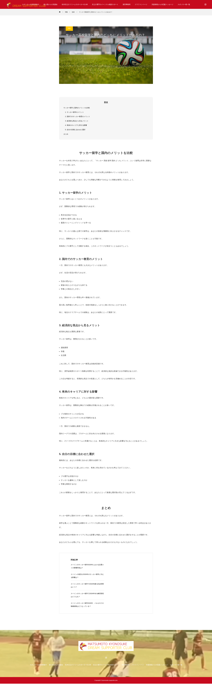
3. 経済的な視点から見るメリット (76, 121)
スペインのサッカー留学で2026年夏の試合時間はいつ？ (87, 585)
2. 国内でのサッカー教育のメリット (77, 116)
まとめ (65, 134)
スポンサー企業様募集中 (38, 665)
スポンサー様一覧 (184, 4)
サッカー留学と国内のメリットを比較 (76, 108)
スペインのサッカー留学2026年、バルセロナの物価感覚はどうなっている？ (87, 604)
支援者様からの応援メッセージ (162, 4)
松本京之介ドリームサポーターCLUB (75, 4)
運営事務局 (126, 4)
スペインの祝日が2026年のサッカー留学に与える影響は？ (87, 575)
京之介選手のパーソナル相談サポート (105, 4)
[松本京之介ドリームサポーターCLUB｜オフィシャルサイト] (26, 4)
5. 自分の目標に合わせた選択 (75, 130)
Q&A (69, 28)
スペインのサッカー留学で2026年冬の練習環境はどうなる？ (87, 595)
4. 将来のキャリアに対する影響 (76, 125)
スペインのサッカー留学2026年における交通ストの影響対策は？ (87, 566)
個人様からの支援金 (50, 4)
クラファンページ (141, 4)
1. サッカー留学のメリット (74, 112)
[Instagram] (205, 4)
